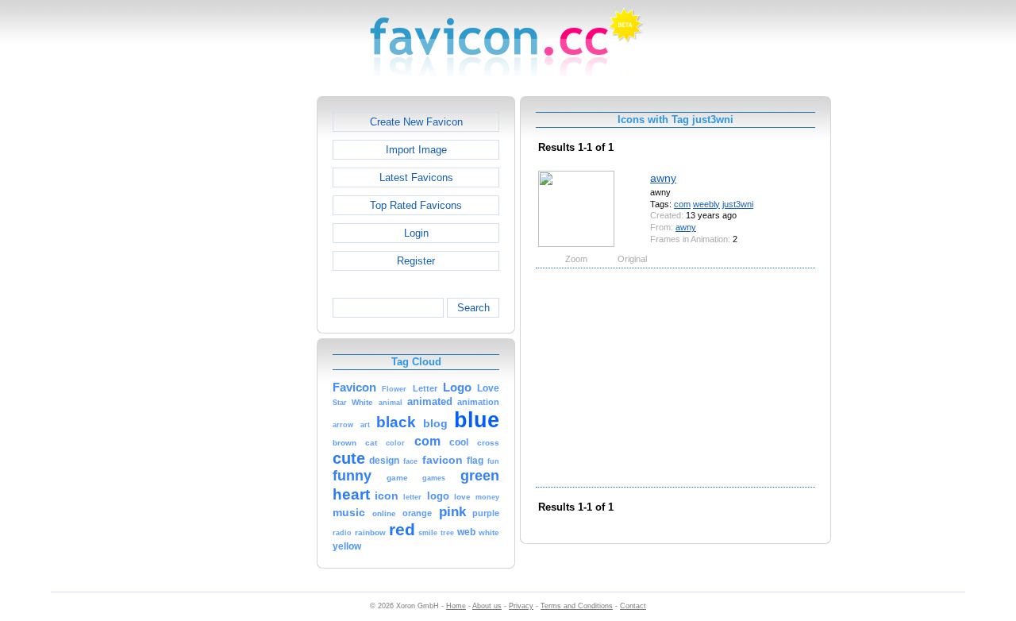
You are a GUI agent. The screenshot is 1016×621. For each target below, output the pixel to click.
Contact (633, 606)
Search (473, 308)
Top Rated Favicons (416, 205)
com (682, 204)
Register (416, 261)
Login (416, 233)
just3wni (737, 204)
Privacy (521, 606)
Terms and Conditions (577, 606)
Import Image (416, 150)
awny (663, 178)
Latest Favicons (416, 177)
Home (456, 606)
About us (487, 606)
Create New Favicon (416, 122)
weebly (706, 204)
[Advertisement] (248, 334)
